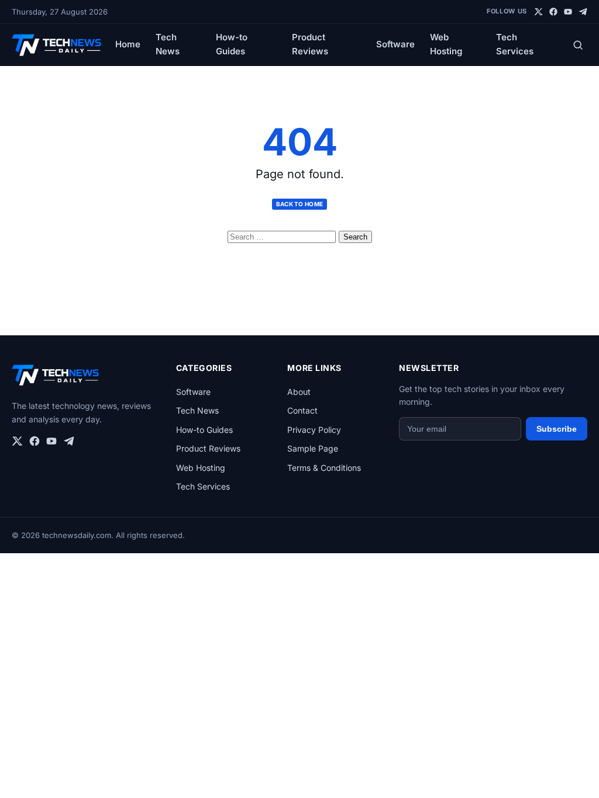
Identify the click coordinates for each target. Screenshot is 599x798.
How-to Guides (231, 44)
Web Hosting (446, 44)
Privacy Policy (314, 430)
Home (127, 44)
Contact (302, 410)
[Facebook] (553, 11)
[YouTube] (568, 11)
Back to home (299, 203)
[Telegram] (582, 11)
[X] (538, 11)
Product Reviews (310, 44)
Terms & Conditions (324, 468)
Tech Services (514, 44)
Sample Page (312, 448)
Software (395, 44)
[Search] (578, 45)
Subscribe (556, 428)
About (299, 392)
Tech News (168, 44)
